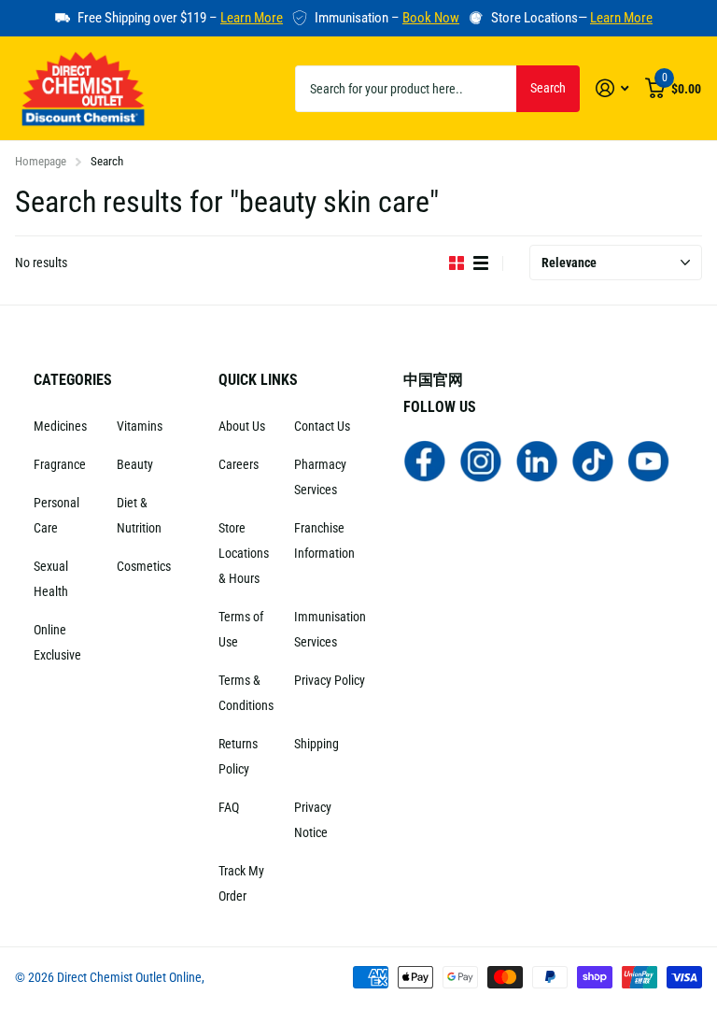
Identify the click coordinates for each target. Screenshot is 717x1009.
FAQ (228, 807)
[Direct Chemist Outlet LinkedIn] (536, 460)
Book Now (430, 17)
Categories (73, 380)
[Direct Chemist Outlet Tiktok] (592, 460)
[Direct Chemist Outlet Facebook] (424, 460)
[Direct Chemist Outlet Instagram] (480, 460)
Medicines (60, 426)
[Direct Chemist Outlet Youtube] (648, 460)
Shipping (316, 743)
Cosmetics (144, 566)
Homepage (40, 161)
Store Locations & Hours (243, 553)
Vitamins (139, 426)
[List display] (480, 263)
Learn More (251, 17)
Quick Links (258, 380)
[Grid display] (456, 263)
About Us (241, 426)
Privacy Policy (329, 680)
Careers (238, 464)
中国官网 (433, 380)
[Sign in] (612, 88)
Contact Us (322, 426)
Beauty (135, 464)
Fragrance (60, 464)
